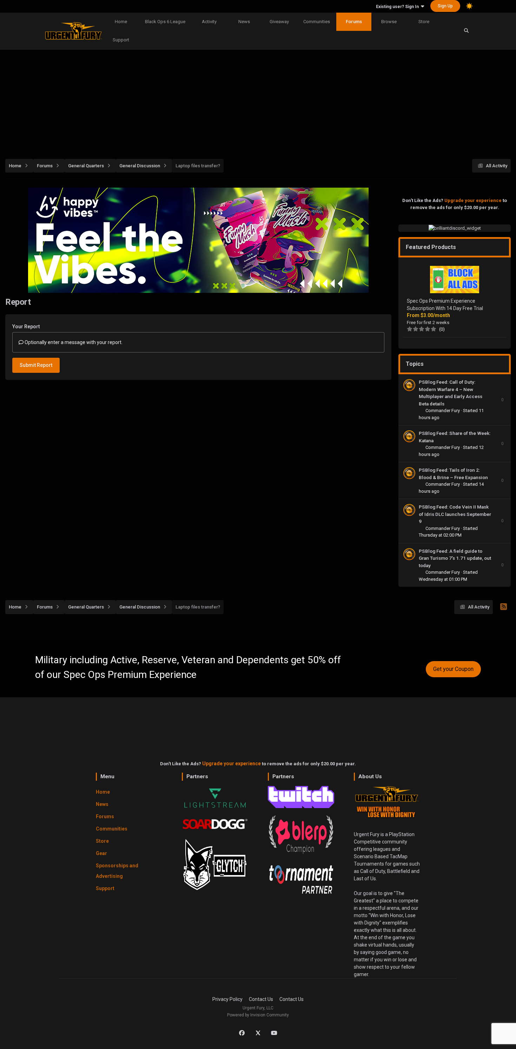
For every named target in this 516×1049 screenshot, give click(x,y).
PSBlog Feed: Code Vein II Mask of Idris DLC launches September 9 (455, 514)
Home (121, 21)
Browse (389, 21)
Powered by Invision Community (258, 1015)
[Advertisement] (258, 100)
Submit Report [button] (36, 365)
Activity (209, 21)
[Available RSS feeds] (503, 607)
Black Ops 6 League (165, 21)
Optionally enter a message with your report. (73, 342)
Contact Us (261, 999)
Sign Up (445, 6)
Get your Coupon (453, 669)
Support (121, 39)
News (244, 21)
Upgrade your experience (473, 200)
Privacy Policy (227, 999)
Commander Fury (443, 410)
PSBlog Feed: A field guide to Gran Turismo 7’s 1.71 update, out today (455, 558)
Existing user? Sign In (398, 6)
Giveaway (279, 21)
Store (423, 21)
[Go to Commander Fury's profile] (409, 385)
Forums (354, 21)
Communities (316, 21)
